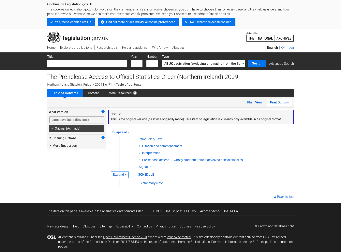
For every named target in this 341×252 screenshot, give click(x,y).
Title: (50, 57)
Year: (134, 57)
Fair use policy (205, 226)
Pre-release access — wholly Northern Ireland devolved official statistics (192, 160)
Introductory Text (150, 139)
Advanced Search (281, 63)
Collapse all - (120, 132)
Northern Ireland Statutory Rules (69, 84)
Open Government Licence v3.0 (125, 237)
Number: (152, 57)
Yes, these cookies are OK (73, 22)
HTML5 (157, 211)
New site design (58, 226)
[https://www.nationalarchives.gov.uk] (270, 35)
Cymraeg (287, 47)
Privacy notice (166, 226)
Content (93, 93)
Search (257, 63)
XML (195, 211)
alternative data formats (118, 211)
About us (89, 226)
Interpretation (151, 153)
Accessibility (124, 226)
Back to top (285, 197)
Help (76, 226)
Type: (166, 57)
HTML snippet (173, 211)
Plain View (254, 102)
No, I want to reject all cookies (210, 22)
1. (140, 146)
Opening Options (63, 138)
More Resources (120, 93)
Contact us (144, 226)
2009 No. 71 (103, 84)
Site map (105, 226)
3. (140, 160)
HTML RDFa (230, 211)
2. (140, 153)
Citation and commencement (162, 146)
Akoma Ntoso (210, 211)
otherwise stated (179, 237)
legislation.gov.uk (80, 33)
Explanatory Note (151, 183)
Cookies (185, 226)
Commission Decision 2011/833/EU (114, 242)
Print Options (279, 102)
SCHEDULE (146, 174)
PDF (187, 211)
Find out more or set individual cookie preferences (140, 22)
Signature (145, 167)
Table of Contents (65, 93)
